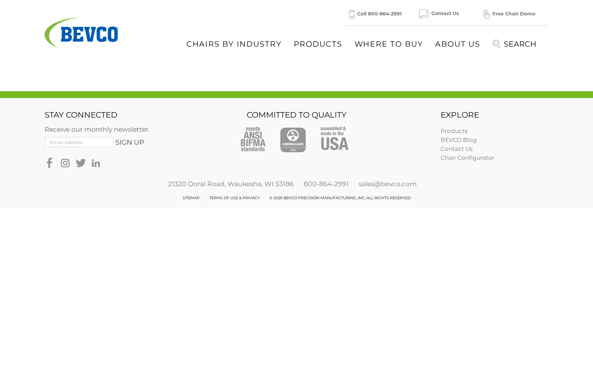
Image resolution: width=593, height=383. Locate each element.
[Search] (514, 44)
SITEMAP (191, 197)
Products (454, 131)
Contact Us (457, 148)
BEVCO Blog (459, 139)
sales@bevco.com (388, 184)
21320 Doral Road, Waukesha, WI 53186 (231, 184)
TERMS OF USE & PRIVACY (234, 197)
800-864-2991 (326, 184)
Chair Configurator (468, 157)
